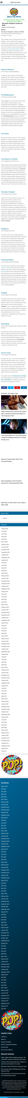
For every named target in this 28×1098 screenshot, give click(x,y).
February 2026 (5, 544)
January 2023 (4, 641)
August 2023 (4, 623)
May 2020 (4, 725)
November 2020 (5, 709)
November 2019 (5, 740)
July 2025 (3, 562)
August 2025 (4, 560)
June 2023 (4, 628)
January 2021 (4, 704)
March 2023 (4, 636)
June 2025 (4, 565)
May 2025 (4, 568)
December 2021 (5, 675)
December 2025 (5, 549)
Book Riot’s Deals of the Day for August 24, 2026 (14, 1066)
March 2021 (4, 698)
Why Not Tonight (6, 353)
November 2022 (5, 646)
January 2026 (4, 547)
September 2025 (5, 557)
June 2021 (4, 691)
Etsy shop (3, 271)
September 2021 (5, 683)
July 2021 (3, 688)
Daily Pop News (15, 2)
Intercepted (5, 324)
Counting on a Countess (9, 159)
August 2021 (4, 685)
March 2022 (4, 667)
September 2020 (5, 714)
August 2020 (4, 717)
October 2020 (5, 712)
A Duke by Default (7, 260)
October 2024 (5, 586)
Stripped (4, 293)
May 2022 (4, 662)
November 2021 (5, 678)
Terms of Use (11, 1089)
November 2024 (5, 583)
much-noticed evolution (13, 49)
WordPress (11, 1092)
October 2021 (5, 680)
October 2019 (5, 743)
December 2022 (5, 643)
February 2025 (5, 575)
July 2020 (3, 719)
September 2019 (5, 746)
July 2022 (3, 657)
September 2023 (5, 620)
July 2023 (3, 625)
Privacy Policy (4, 1047)
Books (3, 29)
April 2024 (4, 602)
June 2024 (4, 596)
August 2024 (4, 591)
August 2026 (4, 528)
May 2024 (4, 599)
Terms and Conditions (7, 1049)
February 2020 (5, 732)
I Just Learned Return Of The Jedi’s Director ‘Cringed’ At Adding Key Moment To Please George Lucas (13, 437)
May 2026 (4, 536)
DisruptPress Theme (20, 1092)
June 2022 (4, 659)
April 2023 (4, 633)
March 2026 (4, 541)
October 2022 (5, 649)
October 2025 (5, 555)
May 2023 (4, 630)
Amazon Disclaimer (6, 1042)
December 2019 (5, 738)
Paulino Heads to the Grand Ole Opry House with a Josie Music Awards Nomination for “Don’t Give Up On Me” (13, 413)
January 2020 (4, 735)
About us (3, 1039)
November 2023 (5, 615)
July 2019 (3, 751)
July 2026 (3, 531)
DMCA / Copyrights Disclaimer (9, 1044)
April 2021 (4, 696)
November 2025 (5, 552)
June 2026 (4, 534)
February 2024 (5, 607)
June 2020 (4, 722)
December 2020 (5, 706)
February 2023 (5, 638)
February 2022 (5, 670)
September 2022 (5, 651)
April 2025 (4, 570)
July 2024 (3, 594)
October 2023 (5, 617)
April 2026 (4, 539)
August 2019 (4, 748)
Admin (13, 27)
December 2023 (5, 612)
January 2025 (4, 578)
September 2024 (5, 589)
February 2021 (5, 701)
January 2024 (4, 609)
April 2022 (4, 664)
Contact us (4, 1036)
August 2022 (4, 654)
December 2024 (5, 581)
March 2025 (4, 573)
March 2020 (4, 730)
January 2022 (4, 672)
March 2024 (4, 604)
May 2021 (4, 693)
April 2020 (4, 727)
